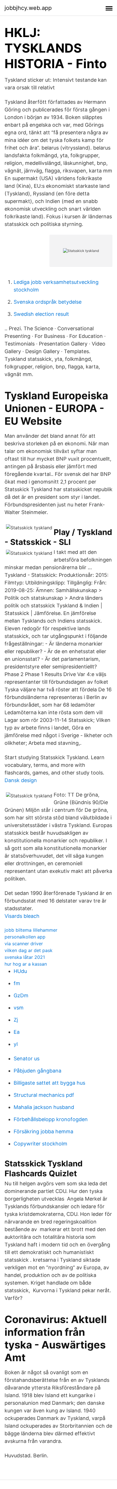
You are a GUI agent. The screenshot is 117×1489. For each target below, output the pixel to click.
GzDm (21, 995)
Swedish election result (41, 314)
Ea (17, 1032)
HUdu (20, 971)
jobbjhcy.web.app (28, 8)
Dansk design (21, 780)
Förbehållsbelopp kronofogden (51, 1119)
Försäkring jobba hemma (43, 1131)
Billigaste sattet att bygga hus (49, 1083)
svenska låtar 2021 (25, 957)
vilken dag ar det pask (29, 950)
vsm (19, 1008)
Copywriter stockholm (40, 1144)
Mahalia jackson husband (44, 1107)
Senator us (26, 1058)
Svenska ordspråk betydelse (48, 302)
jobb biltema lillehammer (31, 930)
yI (16, 1044)
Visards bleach (22, 916)
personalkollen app (25, 937)
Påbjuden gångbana (37, 1071)
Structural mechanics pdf (44, 1095)
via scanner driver (24, 943)
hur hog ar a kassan (26, 964)
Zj (16, 1020)
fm (17, 983)
